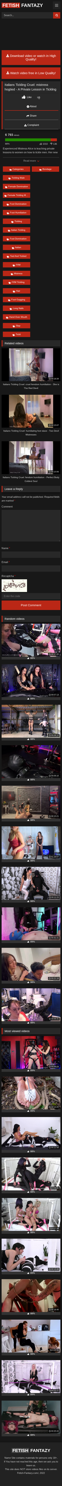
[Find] (56, 15)
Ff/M (18, 264)
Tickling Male (18, 177)
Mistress (18, 273)
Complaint (33, 125)
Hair (18, 291)
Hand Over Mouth (18, 317)
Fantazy (22, 5)
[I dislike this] (39, 98)
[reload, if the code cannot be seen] (14, 591)
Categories (18, 169)
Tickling (18, 221)
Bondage (47, 169)
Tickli (18, 334)
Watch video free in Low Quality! (32, 73)
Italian (18, 247)
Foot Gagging (18, 299)
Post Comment (31, 605)
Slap (18, 325)
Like (29, 97)
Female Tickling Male (18, 195)
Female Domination (18, 186)
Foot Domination (18, 204)
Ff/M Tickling (18, 282)
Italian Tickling (18, 230)
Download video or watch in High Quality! (32, 57)
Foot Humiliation (18, 212)
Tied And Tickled (18, 256)
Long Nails (18, 308)
